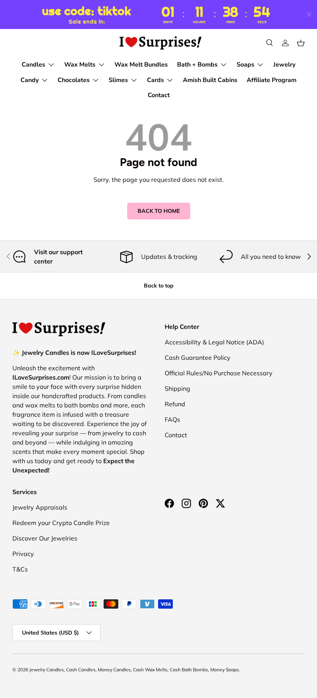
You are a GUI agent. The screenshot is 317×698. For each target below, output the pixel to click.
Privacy (23, 554)
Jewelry (284, 64)
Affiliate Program (272, 80)
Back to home (159, 210)
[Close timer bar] (309, 14)
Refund (175, 404)
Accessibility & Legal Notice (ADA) (214, 342)
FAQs (172, 419)
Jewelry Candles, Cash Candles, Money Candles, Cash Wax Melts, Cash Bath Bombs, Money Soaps (134, 669)
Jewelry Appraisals (39, 507)
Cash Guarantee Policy (197, 357)
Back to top (159, 285)
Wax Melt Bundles (141, 64)
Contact (159, 95)
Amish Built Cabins (210, 80)
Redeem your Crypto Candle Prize (61, 523)
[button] (300, 43)
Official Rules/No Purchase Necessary (219, 373)
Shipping (177, 388)
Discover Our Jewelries (44, 538)
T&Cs (20, 569)
